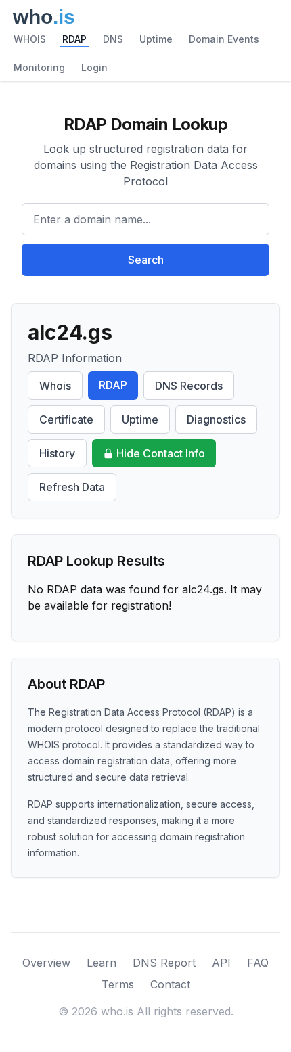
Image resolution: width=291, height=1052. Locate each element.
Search (146, 260)
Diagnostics (216, 419)
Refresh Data (72, 487)
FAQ (258, 962)
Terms (118, 984)
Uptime (156, 39)
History (57, 453)
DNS (113, 39)
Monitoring (39, 67)
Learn (101, 962)
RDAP (74, 39)
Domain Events (224, 39)
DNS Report (164, 962)
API (221, 962)
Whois (55, 385)
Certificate (66, 419)
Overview (46, 962)
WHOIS (30, 39)
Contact (170, 984)
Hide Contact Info (160, 453)
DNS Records (189, 385)
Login (94, 67)
